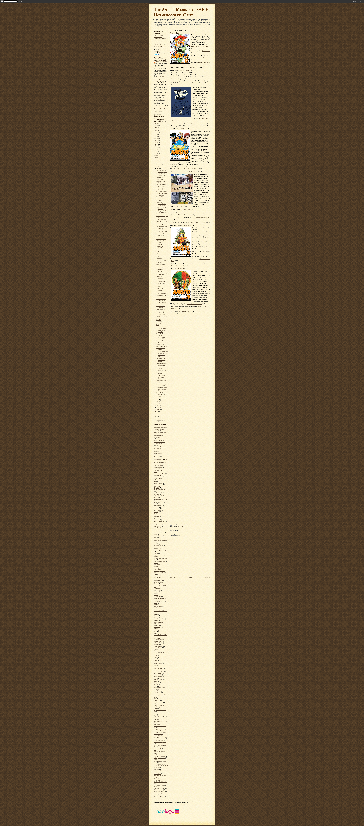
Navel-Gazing (157, 638)
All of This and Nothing (159, 473)
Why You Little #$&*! (161, 260)
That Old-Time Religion (159, 729)
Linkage (155, 614)
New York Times (157, 641)
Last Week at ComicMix (161, 231)
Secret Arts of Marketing (159, 694)
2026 (156, 123)
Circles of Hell (157, 508)
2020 (156, 134)
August (158, 166)
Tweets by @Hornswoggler (160, 421)
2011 (156, 151)
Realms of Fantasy (158, 676)
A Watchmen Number (161, 219)
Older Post (207, 577)
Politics (155, 660)
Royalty (155, 686)
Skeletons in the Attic (158, 702)
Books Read (156, 497)
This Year (156, 754)
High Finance (157, 564)
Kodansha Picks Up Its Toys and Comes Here (161, 355)
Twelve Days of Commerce (160, 770)
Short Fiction (156, 700)
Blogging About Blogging (159, 489)
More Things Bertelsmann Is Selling (160, 321)
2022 (156, 131)
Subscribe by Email (158, 37)
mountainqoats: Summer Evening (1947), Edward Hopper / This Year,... (159, 442)
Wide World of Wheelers (159, 785)
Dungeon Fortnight (158, 531)
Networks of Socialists (159, 639)
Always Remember (160, 344)
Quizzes (155, 665)
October (158, 163)
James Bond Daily (158, 606)
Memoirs (156, 628)
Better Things (157, 486)
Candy (155, 504)
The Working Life (158, 748)
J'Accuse (156, 604)
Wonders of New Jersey (159, 788)
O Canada (156, 649)
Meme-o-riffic (157, 627)
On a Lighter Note (160, 392)
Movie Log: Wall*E (160, 253)
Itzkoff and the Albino (161, 239)
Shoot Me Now (159, 258)
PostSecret (197, 182)
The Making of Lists (158, 740)
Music (155, 631)
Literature (156, 615)
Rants (155, 670)
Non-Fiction (156, 644)
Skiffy (155, 703)
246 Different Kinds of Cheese (160, 462)
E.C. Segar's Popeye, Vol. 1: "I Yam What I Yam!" (184, 169)
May (158, 401)
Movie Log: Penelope (161, 224)
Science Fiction (157, 692)
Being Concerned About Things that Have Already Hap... (161, 228)
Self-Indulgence (157, 695)
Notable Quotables (158, 646)
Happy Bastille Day (160, 264)
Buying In (181, 268)
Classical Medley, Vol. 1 (184, 215)
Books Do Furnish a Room (160, 496)
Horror (155, 574)
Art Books (156, 480)
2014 (156, 146)
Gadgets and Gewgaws (159, 555)
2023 (156, 129)
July (158, 168)
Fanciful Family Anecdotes (160, 540)
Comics (155, 513)
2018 (156, 138)
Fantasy (155, 544)
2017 (156, 140)
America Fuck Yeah (158, 478)
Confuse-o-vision (157, 515)
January (158, 409)
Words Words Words (158, 790)
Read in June (159, 398)
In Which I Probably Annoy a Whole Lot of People (161, 372)
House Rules (156, 575)
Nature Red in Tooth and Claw (160, 635)
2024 (156, 127)
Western (155, 778)
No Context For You (158, 643)
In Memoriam (157, 588)
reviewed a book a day (159, 81)
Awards (155, 481)
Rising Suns (156, 683)
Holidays (156, 566)
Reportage (156, 678)
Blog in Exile (156, 488)
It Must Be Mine (157, 596)
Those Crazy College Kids (159, 756)
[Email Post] (171, 525)
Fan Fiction (156, 539)
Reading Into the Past (158, 671)
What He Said (159, 179)
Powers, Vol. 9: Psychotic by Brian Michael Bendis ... (161, 204)
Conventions (156, 516)
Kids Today (156, 607)
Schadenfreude (157, 691)
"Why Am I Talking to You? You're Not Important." (161, 360)
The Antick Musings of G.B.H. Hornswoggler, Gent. (182, 12)
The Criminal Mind (158, 730)
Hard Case (156, 563)
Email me (156, 41)
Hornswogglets (163, 53)
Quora (155, 667)
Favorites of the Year (158, 545)
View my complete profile (159, 108)
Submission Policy (158, 46)
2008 (156, 157)
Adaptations (156, 468)
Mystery (155, 633)
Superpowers (206, 251)
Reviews (155, 681)
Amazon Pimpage (158, 476)
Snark (155, 713)
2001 (156, 417)
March (158, 405)
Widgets (155, 786)
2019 (156, 136)
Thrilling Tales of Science (159, 758)
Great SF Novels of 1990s (159, 561)
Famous (155, 537)
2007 (156, 411)
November (159, 161)
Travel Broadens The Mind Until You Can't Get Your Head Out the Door (161, 766)
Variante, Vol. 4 (184, 212)
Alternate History (157, 475)
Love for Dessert (202, 246)
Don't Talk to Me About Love (160, 528)
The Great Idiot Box (158, 735)
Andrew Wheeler (161, 61)
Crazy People (157, 520)
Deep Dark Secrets (158, 524)
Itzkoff (155, 603)
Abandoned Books (158, 467)
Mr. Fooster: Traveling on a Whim (197, 222)
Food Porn (156, 548)
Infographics (156, 593)
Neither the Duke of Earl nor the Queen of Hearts (161, 377)
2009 (156, 155)
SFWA (155, 698)
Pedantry (156, 655)
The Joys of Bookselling (159, 738)
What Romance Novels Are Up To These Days (161, 389)
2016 (156, 142)
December (159, 159)
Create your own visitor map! (161, 816)
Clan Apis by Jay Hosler (161, 191)
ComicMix (156, 512)
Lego (155, 609)
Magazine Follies (160, 197)
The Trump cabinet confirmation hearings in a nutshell (159, 448)
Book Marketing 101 (158, 492)
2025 (156, 125)
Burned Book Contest (158, 502)
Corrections (156, 518)
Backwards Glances (158, 483)
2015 (156, 144)
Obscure (155, 651)
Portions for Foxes (158, 663)
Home (190, 577)
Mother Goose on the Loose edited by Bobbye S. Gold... (161, 281)
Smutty (155, 708)
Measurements (157, 625)
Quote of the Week (158, 668)
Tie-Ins (155, 759)
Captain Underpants (158, 505)
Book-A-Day (157, 494)
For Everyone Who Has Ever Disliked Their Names (161, 212)
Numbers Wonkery (158, 647)
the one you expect (161, 106)
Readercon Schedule (161, 262)
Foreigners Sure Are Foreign (160, 550)
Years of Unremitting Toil (159, 791)
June (158, 400)
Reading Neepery (157, 673)
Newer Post (173, 577)
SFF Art (155, 697)
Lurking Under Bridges (159, 619)
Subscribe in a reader (158, 35)
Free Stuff (156, 553)
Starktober (156, 719)
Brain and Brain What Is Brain (160, 499)
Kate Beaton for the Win (161, 346)
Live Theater (156, 617)
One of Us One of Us (158, 654)
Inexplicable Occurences (159, 591)
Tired (157, 325)
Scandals (156, 689)
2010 (156, 153)
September (159, 164)
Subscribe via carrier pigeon (160, 38)
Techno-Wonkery (157, 724)
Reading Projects (157, 675)
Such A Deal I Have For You (160, 721)
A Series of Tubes (158, 465)
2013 (156, 148)
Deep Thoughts (157, 526)
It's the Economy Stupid (159, 601)
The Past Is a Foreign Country (160, 742)
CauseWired (156, 507)
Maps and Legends (186, 209)
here (165, 97)
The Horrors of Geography (160, 737)
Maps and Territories (158, 622)
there (155, 750)
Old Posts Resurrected (159, 652)
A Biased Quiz (159, 244)
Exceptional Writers (158, 536)
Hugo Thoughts (157, 577)
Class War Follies (157, 510)
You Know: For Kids (158, 796)
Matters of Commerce (158, 623)
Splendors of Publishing (159, 716)
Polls (155, 662)
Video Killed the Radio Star (160, 775)
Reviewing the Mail (158, 679)
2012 (156, 149)
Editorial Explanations (158, 532)
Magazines (156, 620)
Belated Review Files (158, 484)
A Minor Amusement (161, 237)
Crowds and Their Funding (160, 523)
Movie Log (156, 630)
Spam (155, 715)
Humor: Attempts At (158, 580)
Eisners (155, 534)
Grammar (156, 556)
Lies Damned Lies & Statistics (160, 611)
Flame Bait (156, 547)
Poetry (155, 659)
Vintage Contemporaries (159, 777)
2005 (156, 415)
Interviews (156, 595)
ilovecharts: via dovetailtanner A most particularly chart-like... (160, 429)
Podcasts (156, 657)
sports (155, 718)
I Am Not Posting (160, 177)
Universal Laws (157, 774)
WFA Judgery (157, 780)
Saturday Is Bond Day (159, 687)
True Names (156, 769)
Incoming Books (157, 590)
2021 (156, 132)
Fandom (155, 542)
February (159, 407)
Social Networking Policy (160, 45)
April (158, 403)
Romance (156, 684)
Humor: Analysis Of (158, 579)
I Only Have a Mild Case (162, 351)
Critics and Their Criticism (159, 521)
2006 (156, 413)
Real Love (202, 256)
